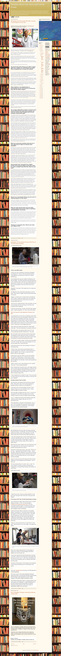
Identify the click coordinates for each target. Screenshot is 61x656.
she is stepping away (30, 50)
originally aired (19, 570)
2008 (40, 96)
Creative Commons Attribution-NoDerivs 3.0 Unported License (47, 52)
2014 (40, 89)
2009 (40, 95)
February (42, 81)
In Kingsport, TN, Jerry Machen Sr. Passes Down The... (42, 64)
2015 (40, 88)
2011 (40, 93)
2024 (40, 47)
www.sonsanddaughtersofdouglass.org (47, 56)
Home (23, 643)
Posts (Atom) (16, 645)
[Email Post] (22, 238)
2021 (40, 84)
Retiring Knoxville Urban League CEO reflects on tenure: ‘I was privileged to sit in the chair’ (23, 21)
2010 (40, 94)
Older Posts (34, 643)
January (42, 83)
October (42, 52)
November (42, 50)
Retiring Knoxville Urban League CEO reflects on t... (42, 58)
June (41, 76)
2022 (40, 49)
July (41, 75)
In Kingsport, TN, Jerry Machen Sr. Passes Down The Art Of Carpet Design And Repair (23, 242)
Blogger (37, 650)
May (41, 77)
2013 (40, 90)
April (41, 78)
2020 (40, 85)
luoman (32, 650)
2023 (40, 48)
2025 (40, 46)
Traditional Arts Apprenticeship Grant (19, 504)
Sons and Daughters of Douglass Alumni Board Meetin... (42, 70)
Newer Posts (12, 643)
